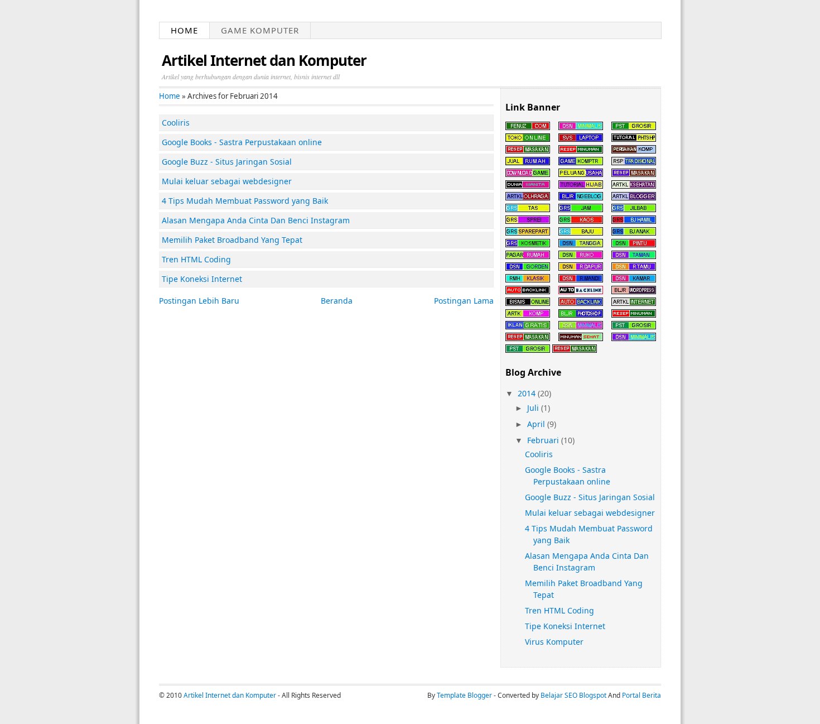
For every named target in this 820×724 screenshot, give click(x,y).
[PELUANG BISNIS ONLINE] (527, 303)
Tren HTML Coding (559, 610)
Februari (543, 440)
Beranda (337, 300)
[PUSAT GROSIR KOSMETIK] (527, 244)
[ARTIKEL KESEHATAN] (633, 185)
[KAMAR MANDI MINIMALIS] (580, 279)
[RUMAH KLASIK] (527, 279)
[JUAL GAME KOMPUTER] (580, 162)
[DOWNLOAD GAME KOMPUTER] (527, 174)
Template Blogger (464, 695)
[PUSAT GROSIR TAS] (527, 209)
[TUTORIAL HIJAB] (580, 185)
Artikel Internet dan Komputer (264, 60)
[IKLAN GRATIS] (527, 326)
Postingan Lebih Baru (199, 300)
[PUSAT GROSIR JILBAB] (633, 209)
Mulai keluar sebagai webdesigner (590, 512)
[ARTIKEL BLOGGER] (633, 197)
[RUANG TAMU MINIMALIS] (633, 267)
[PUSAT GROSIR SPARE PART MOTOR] (527, 232)
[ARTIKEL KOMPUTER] (527, 314)
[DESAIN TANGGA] (580, 244)
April (536, 424)
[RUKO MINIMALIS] (580, 256)
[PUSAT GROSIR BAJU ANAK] (633, 232)
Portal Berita (641, 695)
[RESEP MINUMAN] (633, 314)
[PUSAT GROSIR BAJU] (580, 232)
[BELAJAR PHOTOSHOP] (633, 138)
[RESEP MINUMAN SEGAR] (580, 150)
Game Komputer (260, 30)
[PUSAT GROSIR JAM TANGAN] (580, 209)
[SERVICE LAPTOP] (580, 138)
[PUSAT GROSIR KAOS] (580, 220)
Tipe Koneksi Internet (565, 626)
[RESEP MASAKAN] (527, 150)
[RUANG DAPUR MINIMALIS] (580, 267)
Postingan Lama (464, 300)
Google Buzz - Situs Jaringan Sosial (590, 497)
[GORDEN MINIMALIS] (527, 267)
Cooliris (539, 454)
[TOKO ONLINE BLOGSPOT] (527, 138)
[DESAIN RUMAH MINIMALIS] (580, 127)
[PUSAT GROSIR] (633, 127)
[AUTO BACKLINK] (580, 291)
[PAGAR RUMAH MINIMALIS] (527, 256)
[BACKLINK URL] (527, 291)
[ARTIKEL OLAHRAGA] (527, 197)
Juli (533, 407)
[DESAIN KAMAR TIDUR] (633, 279)
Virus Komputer (554, 641)
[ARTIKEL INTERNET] (633, 303)
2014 (527, 393)
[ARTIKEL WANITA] (527, 185)
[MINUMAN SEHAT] (580, 338)
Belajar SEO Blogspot (573, 695)
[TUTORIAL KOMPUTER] (633, 150)
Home (184, 30)
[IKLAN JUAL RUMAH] (527, 162)
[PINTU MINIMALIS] (633, 244)
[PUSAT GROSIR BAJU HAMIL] (633, 220)
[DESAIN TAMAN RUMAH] (633, 256)
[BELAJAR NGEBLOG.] (580, 197)
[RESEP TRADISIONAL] (633, 162)
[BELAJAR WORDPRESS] (633, 291)
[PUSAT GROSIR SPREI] (527, 220)
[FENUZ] (527, 127)
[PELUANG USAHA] (580, 174)
